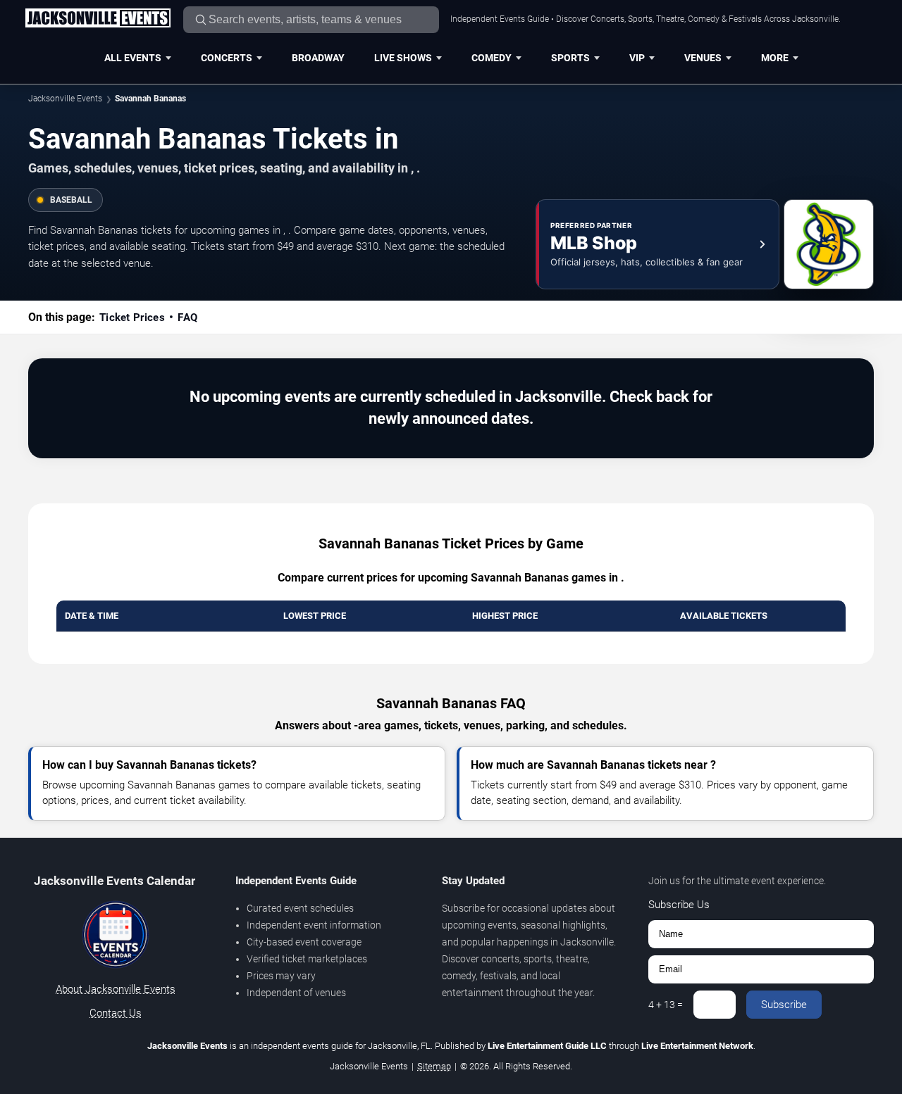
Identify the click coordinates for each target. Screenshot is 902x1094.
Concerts (226, 57)
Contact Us (115, 1013)
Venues (703, 57)
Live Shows (403, 57)
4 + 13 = (665, 1004)
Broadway (318, 57)
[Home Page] (98, 19)
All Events (132, 57)
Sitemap (434, 1066)
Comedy (491, 57)
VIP (637, 57)
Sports (570, 57)
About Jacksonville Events (115, 989)
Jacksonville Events (65, 98)
